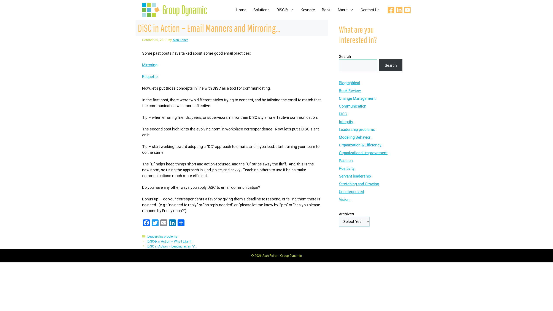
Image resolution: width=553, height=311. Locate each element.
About (342, 10)
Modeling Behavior (354, 137)
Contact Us (370, 10)
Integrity (346, 121)
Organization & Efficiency (360, 145)
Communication (352, 106)
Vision (344, 199)
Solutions (261, 10)
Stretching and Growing (359, 184)
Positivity (347, 168)
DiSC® (282, 10)
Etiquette (150, 76)
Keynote (308, 10)
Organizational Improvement (363, 153)
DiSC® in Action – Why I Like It (169, 241)
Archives (346, 214)
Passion (346, 160)
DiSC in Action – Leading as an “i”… (172, 246)
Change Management (357, 98)
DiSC (343, 114)
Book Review (350, 90)
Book (326, 10)
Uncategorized (351, 191)
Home (241, 10)
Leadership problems (162, 236)
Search (345, 56)
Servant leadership (355, 176)
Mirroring (149, 65)
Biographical (349, 83)
